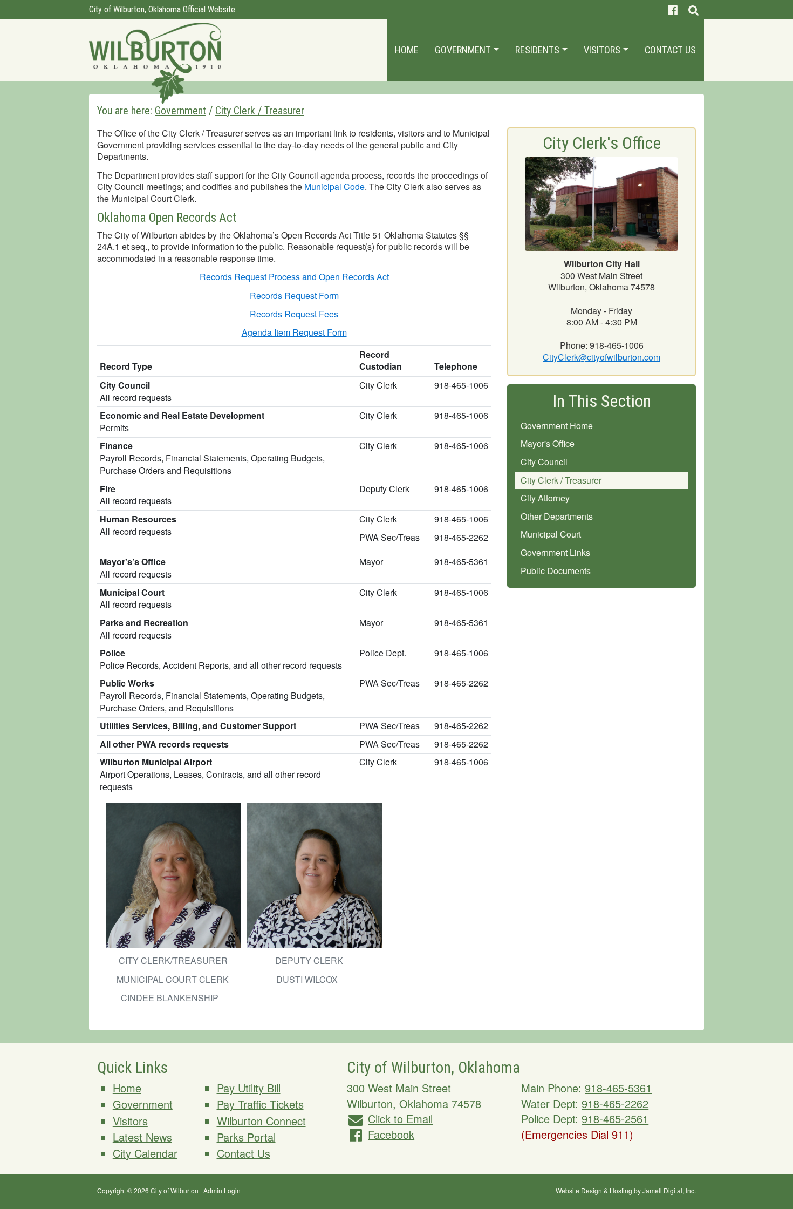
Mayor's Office (548, 443)
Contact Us (670, 50)
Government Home (557, 425)
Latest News (142, 1137)
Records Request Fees (294, 314)
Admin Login (222, 1190)
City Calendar (145, 1153)
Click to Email (400, 1118)
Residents (538, 50)
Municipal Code (334, 186)
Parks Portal (246, 1137)
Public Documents (556, 571)
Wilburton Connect (261, 1121)
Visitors (603, 50)
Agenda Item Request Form (294, 332)
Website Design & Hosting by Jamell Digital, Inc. (626, 1190)
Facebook (391, 1134)
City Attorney (545, 498)
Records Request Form (294, 295)
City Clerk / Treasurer (561, 480)
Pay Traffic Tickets (260, 1104)
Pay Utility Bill (249, 1088)
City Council (544, 462)
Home (407, 50)
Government (464, 50)
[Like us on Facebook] (672, 9)
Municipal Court (551, 534)
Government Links (555, 552)
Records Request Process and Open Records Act (294, 276)
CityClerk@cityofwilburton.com (601, 357)
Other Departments (557, 516)
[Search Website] (693, 9)
